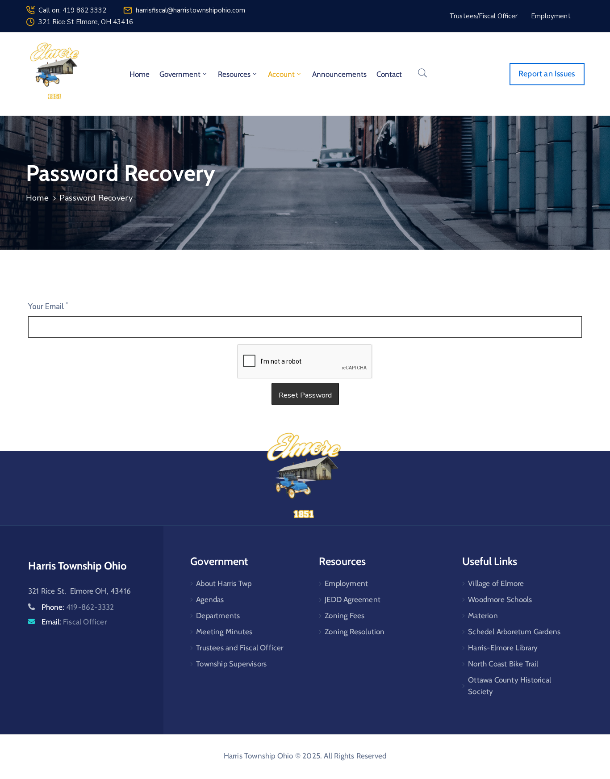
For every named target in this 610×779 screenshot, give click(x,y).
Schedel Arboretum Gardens (514, 631)
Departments (218, 615)
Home (140, 74)
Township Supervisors (231, 663)
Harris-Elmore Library (503, 647)
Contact (389, 74)
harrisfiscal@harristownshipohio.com (190, 10)
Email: (74, 621)
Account (281, 74)
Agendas (210, 599)
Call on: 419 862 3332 (72, 10)
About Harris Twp (223, 583)
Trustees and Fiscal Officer (239, 647)
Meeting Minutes (224, 631)
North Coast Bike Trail (503, 663)
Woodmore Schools (500, 599)
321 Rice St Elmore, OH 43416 (85, 21)
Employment (346, 583)
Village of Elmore (496, 583)
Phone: (78, 607)
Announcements (339, 74)
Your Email (48, 306)
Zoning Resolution (354, 631)
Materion (483, 615)
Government (180, 74)
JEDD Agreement (352, 599)
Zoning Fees (344, 615)
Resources (234, 74)
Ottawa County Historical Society (509, 685)
